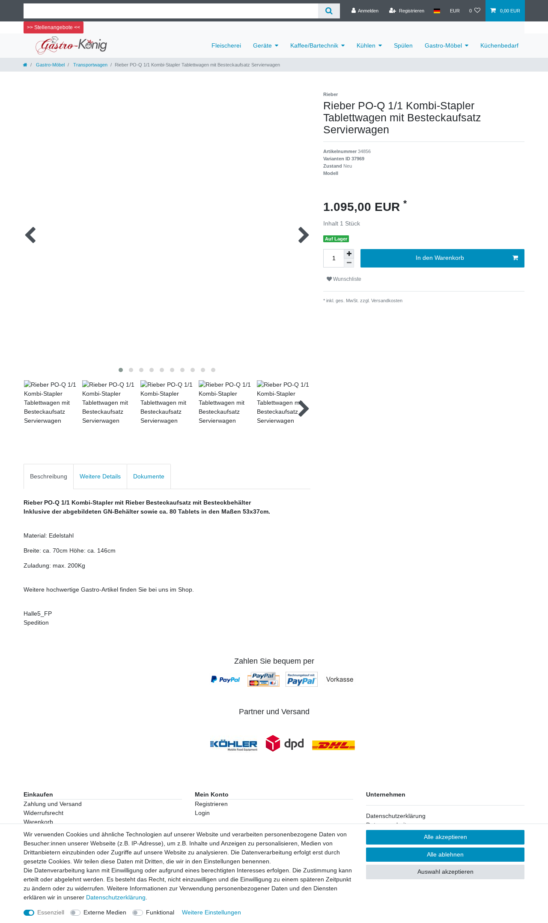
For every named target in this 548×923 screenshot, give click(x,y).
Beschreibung (48, 476)
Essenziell (50, 912)
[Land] (437, 10)
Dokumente (148, 476)
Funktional (160, 912)
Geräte (262, 45)
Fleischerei (226, 45)
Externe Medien (104, 912)
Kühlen (366, 45)
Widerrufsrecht (43, 812)
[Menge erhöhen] (349, 254)
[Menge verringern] (349, 263)
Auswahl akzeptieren (445, 871)
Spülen (403, 45)
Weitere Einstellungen (211, 912)
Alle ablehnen (445, 854)
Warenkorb (38, 821)
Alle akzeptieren (445, 836)
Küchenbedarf (499, 45)
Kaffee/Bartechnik (314, 45)
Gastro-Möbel (443, 45)
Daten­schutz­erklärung (116, 897)
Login (202, 812)
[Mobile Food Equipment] (233, 745)
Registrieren (211, 803)
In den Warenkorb (440, 257)
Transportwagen (89, 64)
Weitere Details (100, 476)
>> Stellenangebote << (53, 27)
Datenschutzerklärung (396, 815)
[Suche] (329, 10)
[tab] (49, 476)
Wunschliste (346, 279)
